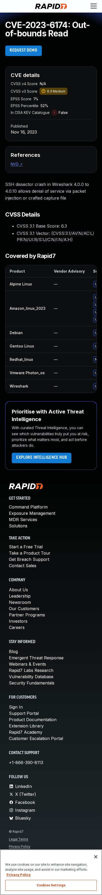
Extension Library (26, 725)
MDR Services (23, 519)
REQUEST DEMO (23, 50)
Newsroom (20, 602)
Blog (13, 651)
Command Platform (28, 507)
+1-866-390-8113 (26, 762)
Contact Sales (22, 565)
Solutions (18, 525)
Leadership (20, 596)
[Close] (95, 857)
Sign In (16, 707)
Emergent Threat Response (36, 657)
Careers (17, 627)
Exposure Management (32, 513)
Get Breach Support (29, 559)
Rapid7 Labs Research (31, 670)
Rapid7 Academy (25, 732)
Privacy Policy (19, 846)
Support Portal (24, 713)
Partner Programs (27, 614)
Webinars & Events (27, 664)
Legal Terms (18, 839)
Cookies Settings (51, 885)
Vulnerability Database (31, 676)
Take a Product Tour (29, 553)
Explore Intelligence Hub (41, 458)
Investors (18, 621)
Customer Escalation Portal (36, 738)
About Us (18, 589)
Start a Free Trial (26, 546)
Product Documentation (32, 719)
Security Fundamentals (31, 683)
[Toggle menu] (93, 6)
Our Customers (24, 608)
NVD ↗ (17, 164)
